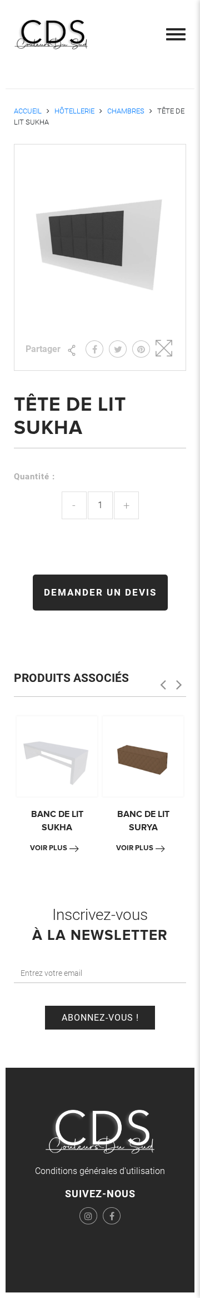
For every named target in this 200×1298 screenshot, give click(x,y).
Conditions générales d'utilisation (100, 1171)
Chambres (125, 111)
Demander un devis (100, 592)
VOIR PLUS (48, 848)
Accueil (28, 111)
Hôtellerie (74, 111)
